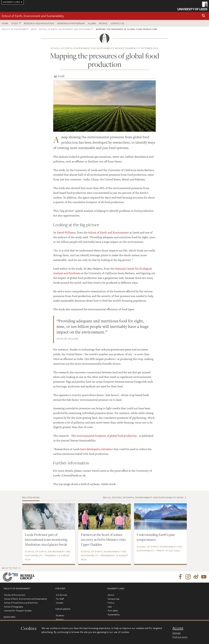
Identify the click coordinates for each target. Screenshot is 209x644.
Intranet (59, 602)
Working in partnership (71, 23)
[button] (203, 16)
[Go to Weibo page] (196, 576)
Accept (177, 628)
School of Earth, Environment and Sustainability (33, 16)
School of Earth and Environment (108, 232)
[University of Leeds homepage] (192, 6)
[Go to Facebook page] (180, 576)
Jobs (110, 606)
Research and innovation (39, 23)
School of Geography (13, 606)
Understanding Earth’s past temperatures (156, 537)
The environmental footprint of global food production (104, 436)
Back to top (9, 568)
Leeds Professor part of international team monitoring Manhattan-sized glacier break (46, 539)
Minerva (59, 619)
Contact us (117, 23)
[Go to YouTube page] (203, 576)
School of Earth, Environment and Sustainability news (86, 48)
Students (60, 615)
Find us (111, 602)
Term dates (113, 610)
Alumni (92, 23)
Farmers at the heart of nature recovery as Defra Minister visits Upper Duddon (103, 539)
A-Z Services (61, 594)
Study (14, 23)
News (34, 29)
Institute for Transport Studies (18, 610)
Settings (176, 633)
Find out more (179, 637)
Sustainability (114, 614)
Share (61, 76)
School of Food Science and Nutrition (21, 602)
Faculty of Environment (15, 29)
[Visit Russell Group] (28, 577)
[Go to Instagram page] (188, 576)
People (103, 23)
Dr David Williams (64, 232)
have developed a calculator (96, 449)
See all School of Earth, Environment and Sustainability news (143, 497)
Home (5, 23)
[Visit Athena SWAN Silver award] (11, 577)
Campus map (113, 598)
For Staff (60, 598)
